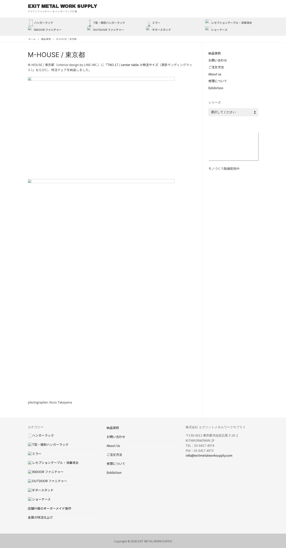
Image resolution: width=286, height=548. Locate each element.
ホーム (32, 39)
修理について (217, 80)
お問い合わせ (217, 60)
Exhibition (215, 87)
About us (214, 74)
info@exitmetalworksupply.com (209, 455)
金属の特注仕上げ (40, 517)
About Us (113, 445)
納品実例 (46, 39)
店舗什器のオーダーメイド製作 (49, 508)
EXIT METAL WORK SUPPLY (62, 6)
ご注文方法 (216, 67)
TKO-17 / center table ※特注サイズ (132, 64)
